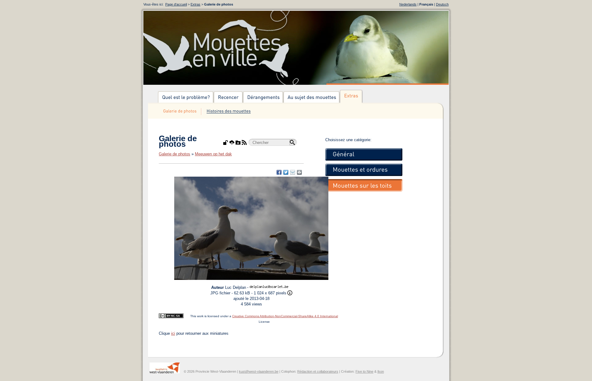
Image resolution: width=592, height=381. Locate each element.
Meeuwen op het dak (213, 154)
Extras (195, 4)
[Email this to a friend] (299, 172)
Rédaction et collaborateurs (317, 371)
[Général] (363, 154)
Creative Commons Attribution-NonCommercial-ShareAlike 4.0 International (285, 316)
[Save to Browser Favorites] (292, 172)
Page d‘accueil (176, 4)
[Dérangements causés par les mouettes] (263, 97)
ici (173, 333)
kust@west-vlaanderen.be (258, 371)
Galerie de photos (174, 154)
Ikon (380, 371)
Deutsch (442, 4)
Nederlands (408, 4)
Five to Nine (364, 371)
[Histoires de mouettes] (228, 111)
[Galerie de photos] (179, 111)
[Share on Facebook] (279, 172)
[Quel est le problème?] (186, 97)
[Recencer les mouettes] (228, 97)
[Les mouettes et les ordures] (363, 170)
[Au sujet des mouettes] (311, 97)
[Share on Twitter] (285, 172)
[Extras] (351, 97)
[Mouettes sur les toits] (363, 185)
